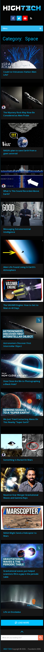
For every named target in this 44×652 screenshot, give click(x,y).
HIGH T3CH (7, 649)
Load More (23, 622)
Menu (5, 28)
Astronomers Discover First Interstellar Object (17, 344)
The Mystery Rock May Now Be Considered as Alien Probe (19, 114)
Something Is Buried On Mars (18, 459)
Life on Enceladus (12, 612)
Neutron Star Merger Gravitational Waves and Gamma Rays (20, 496)
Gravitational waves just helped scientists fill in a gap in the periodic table (21, 574)
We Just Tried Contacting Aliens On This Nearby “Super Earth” (20, 421)
